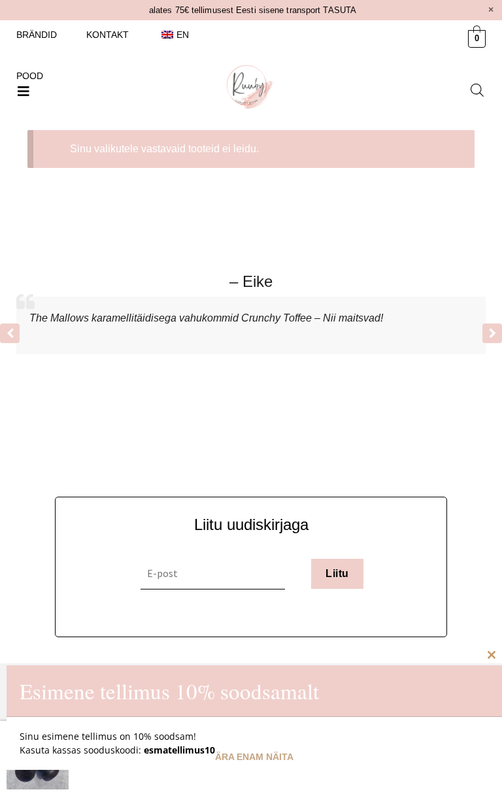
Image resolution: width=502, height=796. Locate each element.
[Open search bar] (477, 90)
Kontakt (107, 34)
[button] (23, 91)
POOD (29, 76)
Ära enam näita (254, 757)
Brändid (36, 34)
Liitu (337, 573)
